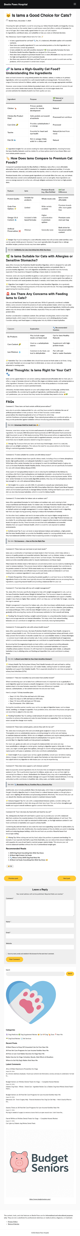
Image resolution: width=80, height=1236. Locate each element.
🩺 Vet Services (26, 1038)
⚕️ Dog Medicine (12, 1034)
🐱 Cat (10, 866)
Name (8, 921)
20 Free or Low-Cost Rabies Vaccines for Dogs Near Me (25, 1054)
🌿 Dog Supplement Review (27, 1034)
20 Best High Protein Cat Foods (21, 855)
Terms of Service (13, 1224)
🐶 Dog (45, 1034)
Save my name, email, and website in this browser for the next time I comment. (31, 954)
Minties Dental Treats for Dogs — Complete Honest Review (39, 1082)
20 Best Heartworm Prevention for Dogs (24, 1069)
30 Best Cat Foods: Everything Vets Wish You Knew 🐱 (29, 860)
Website (9, 943)
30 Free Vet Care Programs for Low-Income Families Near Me (27, 1050)
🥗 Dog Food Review (13, 1038)
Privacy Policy (13, 1222)
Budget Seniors (11, 1082)
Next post (66, 878)
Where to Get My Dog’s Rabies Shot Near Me (22, 1060)
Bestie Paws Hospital (16, 4)
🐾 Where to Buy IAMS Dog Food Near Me (25, 857)
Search (8, 970)
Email (8, 932)
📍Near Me (59, 1034)
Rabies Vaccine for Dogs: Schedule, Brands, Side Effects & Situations (29, 1057)
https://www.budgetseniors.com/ (40, 1199)
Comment (10, 898)
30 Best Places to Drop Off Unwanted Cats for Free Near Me (27, 1047)
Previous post (13, 878)
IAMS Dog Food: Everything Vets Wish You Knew (27, 853)
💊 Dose (51, 1034)
